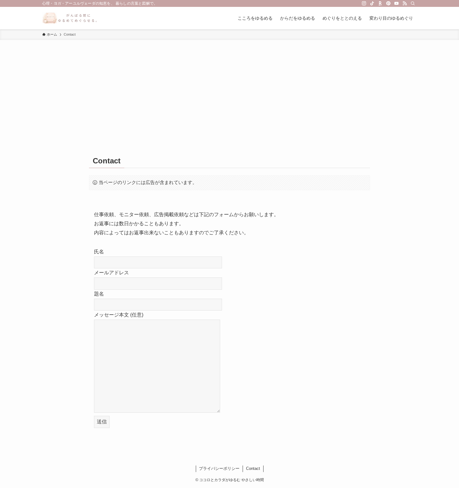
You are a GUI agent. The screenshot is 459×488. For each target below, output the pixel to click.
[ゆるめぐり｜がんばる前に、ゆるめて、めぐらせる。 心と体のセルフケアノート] (70, 18)
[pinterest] (388, 3)
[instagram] (364, 3)
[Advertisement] (229, 87)
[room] (380, 3)
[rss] (405, 3)
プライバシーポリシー (219, 468)
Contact (253, 468)
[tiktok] (372, 3)
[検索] (413, 3)
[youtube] (396, 3)
